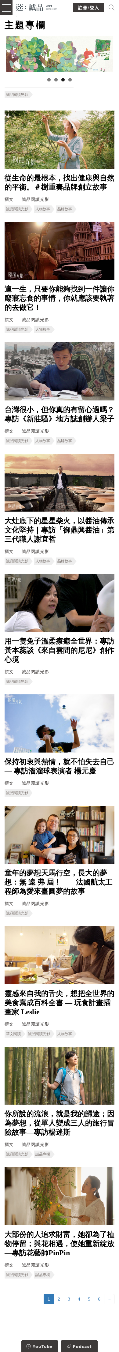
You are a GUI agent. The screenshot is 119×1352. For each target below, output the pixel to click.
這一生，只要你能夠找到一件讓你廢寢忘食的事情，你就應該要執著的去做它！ (59, 298)
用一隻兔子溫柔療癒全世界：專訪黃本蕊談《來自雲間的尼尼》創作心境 (59, 650)
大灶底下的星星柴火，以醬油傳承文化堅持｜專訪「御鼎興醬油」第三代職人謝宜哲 (59, 530)
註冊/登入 (88, 8)
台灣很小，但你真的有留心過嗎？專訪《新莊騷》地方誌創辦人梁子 (59, 414)
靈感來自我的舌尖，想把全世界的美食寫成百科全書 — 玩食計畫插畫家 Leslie (59, 1003)
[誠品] (36, 7)
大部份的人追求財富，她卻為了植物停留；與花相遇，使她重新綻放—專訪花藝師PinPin (59, 1243)
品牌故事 (64, 209)
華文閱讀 (13, 1034)
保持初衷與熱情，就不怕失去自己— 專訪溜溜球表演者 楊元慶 (59, 766)
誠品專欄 (42, 1154)
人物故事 (42, 209)
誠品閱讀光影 (17, 94)
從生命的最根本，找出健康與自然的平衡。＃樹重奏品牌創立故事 (59, 182)
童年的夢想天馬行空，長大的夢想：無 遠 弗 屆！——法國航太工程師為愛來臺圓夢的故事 (59, 882)
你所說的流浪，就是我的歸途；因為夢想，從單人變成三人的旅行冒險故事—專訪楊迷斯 (59, 1123)
